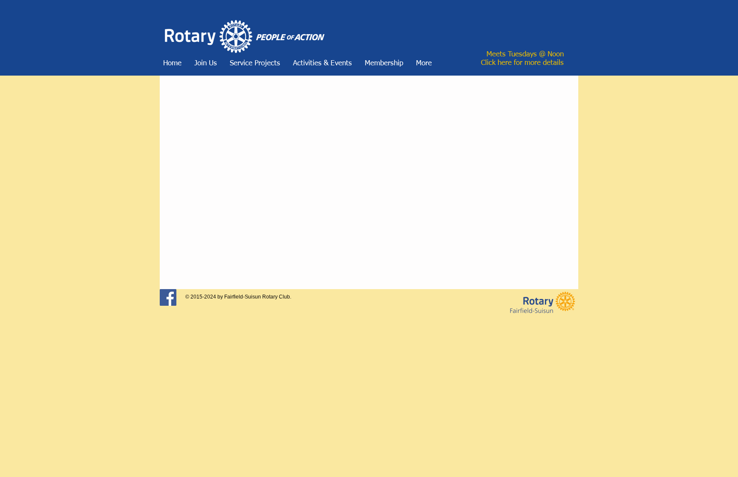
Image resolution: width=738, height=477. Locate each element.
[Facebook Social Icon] (168, 297)
